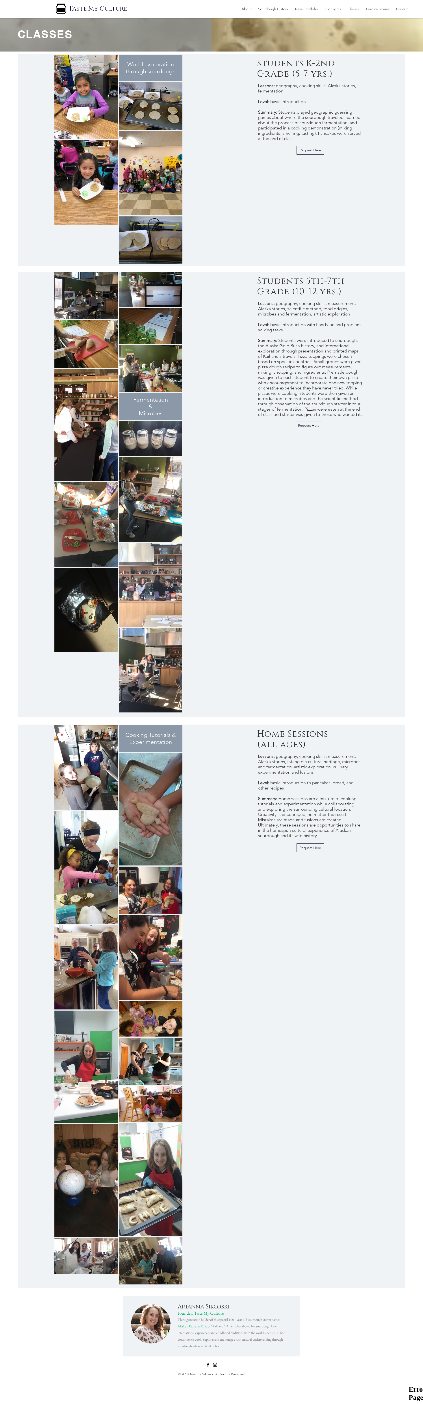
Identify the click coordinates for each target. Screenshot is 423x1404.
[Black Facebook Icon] (208, 1364)
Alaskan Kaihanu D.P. (192, 1326)
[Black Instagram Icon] (215, 1364)
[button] (306, 9)
